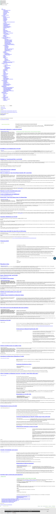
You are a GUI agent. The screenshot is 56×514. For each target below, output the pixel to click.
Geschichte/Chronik (5, 11)
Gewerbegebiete (5, 81)
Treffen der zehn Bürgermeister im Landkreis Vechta (10, 345)
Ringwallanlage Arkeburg (8, 43)
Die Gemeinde (3, 9)
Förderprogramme (5, 93)
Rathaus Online (5, 30)
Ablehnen (12, 511)
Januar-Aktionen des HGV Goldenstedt (8, 169)
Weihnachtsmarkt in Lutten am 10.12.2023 (8, 405)
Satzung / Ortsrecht (5, 70)
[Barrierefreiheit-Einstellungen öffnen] (54, 258)
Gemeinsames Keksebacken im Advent (23, 364)
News (4, 94)
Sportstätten (4, 56)
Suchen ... (1, 105)
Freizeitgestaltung (5, 45)
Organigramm (6, 68)
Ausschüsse (6, 64)
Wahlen (4, 71)
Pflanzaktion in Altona (4, 263)
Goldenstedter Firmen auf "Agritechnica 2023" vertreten (8, 501)
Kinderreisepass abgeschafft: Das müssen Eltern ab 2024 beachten (13, 231)
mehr (47, 511)
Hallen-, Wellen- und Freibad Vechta (9, 48)
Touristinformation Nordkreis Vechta (7, 62)
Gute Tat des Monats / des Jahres (7, 26)
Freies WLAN (5, 23)
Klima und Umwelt (4, 92)
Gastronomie (4, 52)
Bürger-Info (4, 16)
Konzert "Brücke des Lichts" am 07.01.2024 (9, 275)
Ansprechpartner (5, 100)
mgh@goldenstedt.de (20, 188)
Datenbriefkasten (5, 19)
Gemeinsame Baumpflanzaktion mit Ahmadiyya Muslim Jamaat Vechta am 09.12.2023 (33, 416)
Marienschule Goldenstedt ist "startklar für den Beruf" (11, 129)
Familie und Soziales (4, 75)
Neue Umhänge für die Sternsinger (7, 278)
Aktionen (4, 95)
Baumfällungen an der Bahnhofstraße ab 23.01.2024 (10, 148)
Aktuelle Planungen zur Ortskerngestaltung (8, 90)
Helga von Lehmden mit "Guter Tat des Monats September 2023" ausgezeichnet (16, 172)
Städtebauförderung (4, 86)
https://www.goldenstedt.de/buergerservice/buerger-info (30, 480)
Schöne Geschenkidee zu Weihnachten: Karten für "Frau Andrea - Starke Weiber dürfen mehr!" (19, 373)
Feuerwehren (5, 20)
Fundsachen (4, 22)
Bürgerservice (3, 15)
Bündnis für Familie (5, 76)
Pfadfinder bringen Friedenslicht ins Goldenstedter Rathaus (12, 294)
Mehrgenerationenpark (7, 42)
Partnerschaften (5, 13)
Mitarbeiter (6, 66)
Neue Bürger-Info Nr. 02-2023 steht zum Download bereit (11, 474)
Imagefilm (4, 14)
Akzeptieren (30, 511)
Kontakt (4, 96)
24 (7, 504)
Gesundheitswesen (5, 77)
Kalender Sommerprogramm (8, 54)
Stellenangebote (5, 35)
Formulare (4, 21)
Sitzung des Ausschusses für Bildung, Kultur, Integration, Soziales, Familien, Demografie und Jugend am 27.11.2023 (16, 499)
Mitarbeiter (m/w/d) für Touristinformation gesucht (10, 190)
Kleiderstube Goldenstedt (6, 27)
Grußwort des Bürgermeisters (6, 10)
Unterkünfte (4, 51)
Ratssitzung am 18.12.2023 (5, 320)
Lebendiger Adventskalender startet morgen (9, 449)
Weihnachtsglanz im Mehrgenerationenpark (25, 463)
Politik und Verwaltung (4, 63)
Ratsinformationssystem (8, 65)
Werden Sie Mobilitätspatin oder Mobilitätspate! (9, 194)
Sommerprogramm (5, 33)
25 (8, 504)
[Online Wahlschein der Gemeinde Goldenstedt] (3, 108)
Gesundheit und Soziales (6, 24)
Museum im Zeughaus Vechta (8, 49)
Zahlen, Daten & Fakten (6, 12)
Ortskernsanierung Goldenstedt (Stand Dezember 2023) (27, 328)
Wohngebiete (5, 83)
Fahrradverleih (6, 47)
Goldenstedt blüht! (5, 25)
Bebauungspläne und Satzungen (7, 84)
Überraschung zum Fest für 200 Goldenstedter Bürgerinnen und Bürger (14, 307)
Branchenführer (5, 18)
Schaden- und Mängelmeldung (7, 31)
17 (3, 504)
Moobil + (4, 29)
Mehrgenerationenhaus (6, 78)
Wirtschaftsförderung (5, 82)
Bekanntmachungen (5, 73)
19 (4, 504)
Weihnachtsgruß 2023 (4, 240)
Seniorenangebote (5, 79)
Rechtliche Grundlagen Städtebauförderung (8, 87)
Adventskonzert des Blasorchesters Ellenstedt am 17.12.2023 (12, 356)
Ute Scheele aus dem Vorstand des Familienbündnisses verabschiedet (10, 498)
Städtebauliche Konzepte (6, 85)
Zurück (2, 504)
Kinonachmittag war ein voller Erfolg (23, 394)
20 (5, 504)
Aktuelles (4, 98)
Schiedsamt (4, 32)
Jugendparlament (5, 69)
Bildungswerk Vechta (7, 60)
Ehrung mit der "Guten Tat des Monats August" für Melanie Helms (13, 197)
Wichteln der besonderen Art (20, 497)
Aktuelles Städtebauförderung (7, 89)
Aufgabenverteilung (7, 67)
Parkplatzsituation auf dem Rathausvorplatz (22, 496)
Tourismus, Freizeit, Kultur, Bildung (6, 37)
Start (0, 504)
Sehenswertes (5, 38)
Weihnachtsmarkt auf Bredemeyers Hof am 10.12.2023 (27, 426)
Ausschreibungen (5, 74)
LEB (5, 58)
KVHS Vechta (6, 59)
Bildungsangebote (5, 57)
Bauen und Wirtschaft (4, 80)
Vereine (4, 55)
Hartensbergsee (7, 46)
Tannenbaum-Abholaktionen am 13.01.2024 (8, 216)
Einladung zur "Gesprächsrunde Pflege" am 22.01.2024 (11, 159)
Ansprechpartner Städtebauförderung (7, 88)
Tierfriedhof (4, 36)
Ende (11, 504)
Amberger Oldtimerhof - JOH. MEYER (10, 44)
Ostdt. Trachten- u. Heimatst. (8, 40)
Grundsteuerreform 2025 (5, 97)
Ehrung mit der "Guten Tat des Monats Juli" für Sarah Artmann (9, 500)
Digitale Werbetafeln (5, 91)
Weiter (10, 504)
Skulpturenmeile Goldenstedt (8, 41)
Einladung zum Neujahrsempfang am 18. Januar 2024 (10, 291)
